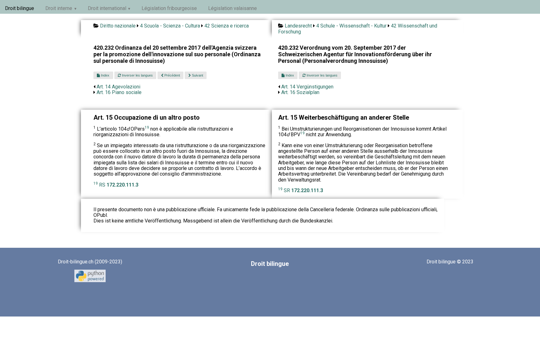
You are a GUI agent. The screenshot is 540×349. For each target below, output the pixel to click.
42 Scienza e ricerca (226, 26)
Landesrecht (298, 26)
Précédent (171, 75)
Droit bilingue (19, 8)
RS (118, 185)
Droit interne (58, 8)
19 (147, 127)
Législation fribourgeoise (169, 8)
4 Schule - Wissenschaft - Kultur (351, 26)
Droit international (107, 8)
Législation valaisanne (232, 8)
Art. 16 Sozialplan (300, 92)
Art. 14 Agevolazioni (118, 87)
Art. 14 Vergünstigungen (307, 87)
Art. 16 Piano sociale (119, 92)
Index (104, 75)
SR (303, 190)
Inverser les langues (137, 75)
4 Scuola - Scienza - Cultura (170, 26)
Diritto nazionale (118, 26)
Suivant (197, 75)
